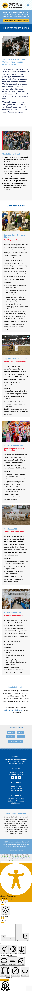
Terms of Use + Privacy (16, 851)
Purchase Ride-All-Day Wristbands (15, 20)
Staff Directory (16, 803)
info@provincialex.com (16, 774)
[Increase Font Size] (2, 900)
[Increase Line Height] (2, 918)
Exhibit (20, 732)
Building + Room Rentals (16, 799)
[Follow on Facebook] (12, 777)
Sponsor (10, 732)
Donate (21, 737)
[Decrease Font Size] (2, 904)
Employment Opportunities (16, 801)
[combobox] (16, 857)
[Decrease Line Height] (2, 922)
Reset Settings (4, 980)
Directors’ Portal (11, 846)
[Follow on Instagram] (19, 777)
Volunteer (11, 737)
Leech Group (25, 844)
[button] (0, 862)
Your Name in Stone (15, 741)
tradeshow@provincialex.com (14, 710)
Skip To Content (5, 977)
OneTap (10, 899)
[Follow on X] (16, 777)
